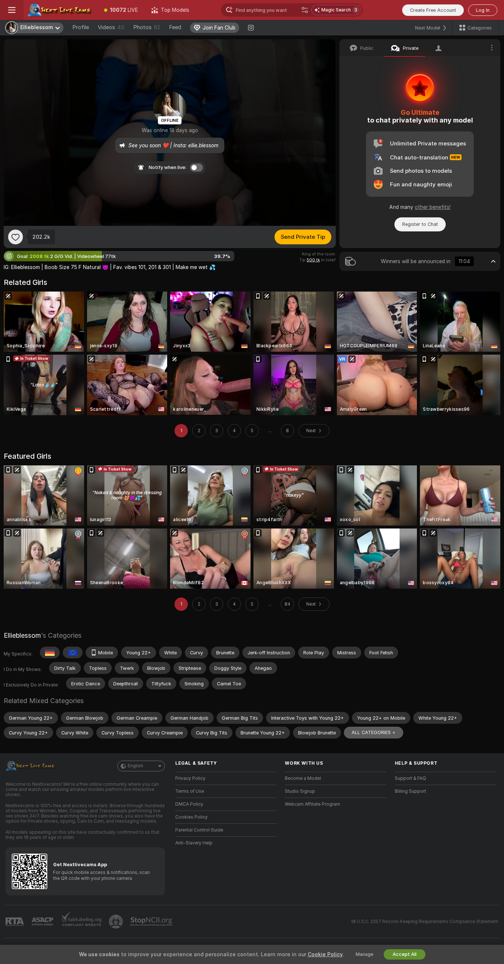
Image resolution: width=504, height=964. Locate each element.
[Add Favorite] (15, 237)
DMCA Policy (189, 804)
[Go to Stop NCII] (152, 921)
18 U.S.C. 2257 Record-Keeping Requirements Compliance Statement (424, 921)
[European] (73, 652)
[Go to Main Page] (60, 10)
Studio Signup (300, 791)
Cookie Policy (325, 954)
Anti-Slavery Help (194, 843)
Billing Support (410, 791)
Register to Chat (420, 224)
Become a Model (303, 778)
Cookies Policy (191, 817)
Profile (80, 27)
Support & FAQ (410, 778)
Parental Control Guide (199, 830)
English (135, 765)
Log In (483, 10)
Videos (111, 27)
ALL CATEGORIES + (374, 732)
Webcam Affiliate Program (312, 804)
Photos (146, 27)
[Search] (305, 10)
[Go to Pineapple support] (116, 922)
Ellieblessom (22, 635)
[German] (50, 652)
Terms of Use (189, 791)
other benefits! (433, 207)
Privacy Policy (190, 778)
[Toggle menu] (12, 10)
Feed (175, 27)
